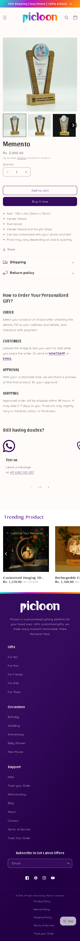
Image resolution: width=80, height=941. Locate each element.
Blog (11, 803)
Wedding (14, 725)
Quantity (8, 164)
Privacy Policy (42, 901)
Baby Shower (17, 743)
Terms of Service (19, 829)
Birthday (13, 717)
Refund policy (17, 794)
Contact (13, 820)
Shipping (21, 158)
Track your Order (19, 785)
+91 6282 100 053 (22, 472)
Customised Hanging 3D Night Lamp (22, 578)
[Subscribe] (67, 863)
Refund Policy (42, 909)
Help (11, 777)
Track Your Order (19, 838)
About (12, 812)
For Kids (13, 683)
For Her (13, 657)
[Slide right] (48, 487)
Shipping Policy (43, 917)
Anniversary (16, 734)
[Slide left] (31, 487)
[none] (14, 125)
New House (15, 752)
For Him (13, 665)
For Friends (15, 674)
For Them (14, 692)
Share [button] (11, 249)
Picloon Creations (55, 895)
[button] (5, 17)
